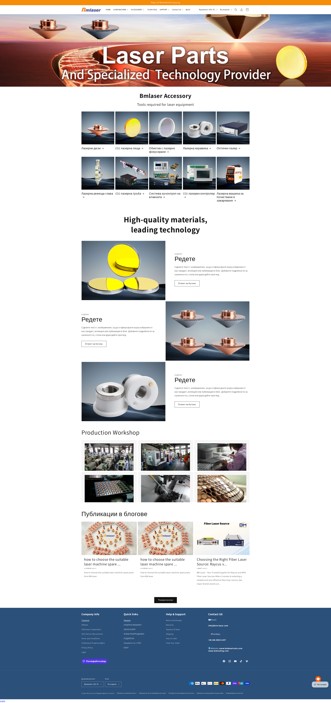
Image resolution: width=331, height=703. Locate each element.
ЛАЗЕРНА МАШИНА (132, 625)
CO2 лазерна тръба (128, 193)
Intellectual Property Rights (93, 643)
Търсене (85, 620)
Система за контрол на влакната (164, 195)
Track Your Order (173, 643)
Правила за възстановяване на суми (152, 693)
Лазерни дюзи (91, 148)
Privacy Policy (87, 647)
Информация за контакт (234, 693)
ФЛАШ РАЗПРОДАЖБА (134, 634)
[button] (236, 10)
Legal (83, 652)
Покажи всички (165, 600)
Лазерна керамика (195, 148)
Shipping (169, 634)
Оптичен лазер (227, 148)
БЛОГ (126, 647)
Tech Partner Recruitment (92, 634)
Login (2, 701)
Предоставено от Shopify (105, 693)
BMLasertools (91, 693)
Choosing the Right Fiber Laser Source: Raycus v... (222, 561)
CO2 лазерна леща (127, 148)
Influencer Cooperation (91, 629)
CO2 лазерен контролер (199, 193)
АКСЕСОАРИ (129, 629)
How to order (171, 638)
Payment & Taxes (173, 629)
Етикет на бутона (187, 283)
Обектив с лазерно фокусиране (162, 150)
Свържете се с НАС (132, 643)
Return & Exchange (174, 620)
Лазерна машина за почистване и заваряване (230, 197)
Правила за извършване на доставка (210, 693)
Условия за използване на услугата (181, 693)
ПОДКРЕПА (129, 638)
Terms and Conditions (90, 638)
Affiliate (84, 625)
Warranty (170, 625)
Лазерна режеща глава (97, 193)
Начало (127, 620)
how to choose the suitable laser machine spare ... (106, 561)
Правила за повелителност (127, 693)
